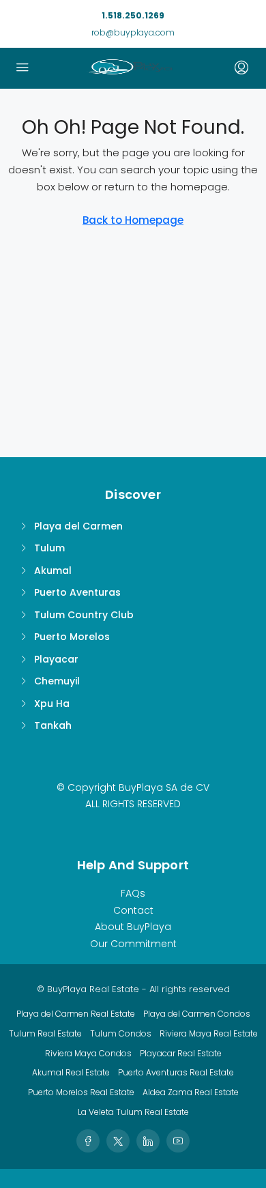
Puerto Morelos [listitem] (72, 636)
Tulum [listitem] (49, 548)
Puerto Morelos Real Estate (81, 1092)
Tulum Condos (120, 1033)
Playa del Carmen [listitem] (78, 526)
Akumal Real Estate (71, 1072)
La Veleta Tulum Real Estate (133, 1112)
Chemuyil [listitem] (57, 681)
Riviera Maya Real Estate (209, 1033)
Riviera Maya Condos (88, 1053)
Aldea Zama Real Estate (191, 1092)
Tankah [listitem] (53, 725)
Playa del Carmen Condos (196, 1013)
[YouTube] (178, 1141)
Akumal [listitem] (53, 570)
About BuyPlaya (133, 926)
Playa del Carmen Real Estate (75, 1013)
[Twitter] (118, 1141)
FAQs (133, 893)
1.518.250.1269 (133, 15)
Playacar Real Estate (181, 1053)
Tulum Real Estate (45, 1033)
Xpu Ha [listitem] (52, 703)
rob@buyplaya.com (133, 32)
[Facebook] (88, 1141)
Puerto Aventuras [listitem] (77, 592)
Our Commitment (133, 944)
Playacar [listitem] (56, 659)
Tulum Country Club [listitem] (84, 615)
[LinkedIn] (148, 1141)
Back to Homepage (133, 220)
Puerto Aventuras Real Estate (176, 1072)
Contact (133, 910)
